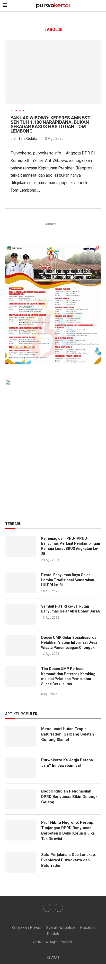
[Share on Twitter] (50, 201)
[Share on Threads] (61, 201)
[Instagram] (59, 908)
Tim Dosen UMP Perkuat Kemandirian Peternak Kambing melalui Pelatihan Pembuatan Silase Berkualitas (68, 676)
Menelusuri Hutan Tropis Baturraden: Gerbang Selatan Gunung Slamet (67, 734)
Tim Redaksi (28, 138)
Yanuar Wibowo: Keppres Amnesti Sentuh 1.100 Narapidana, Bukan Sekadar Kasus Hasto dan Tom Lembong (51, 124)
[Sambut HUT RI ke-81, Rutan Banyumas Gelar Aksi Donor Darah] (20, 614)
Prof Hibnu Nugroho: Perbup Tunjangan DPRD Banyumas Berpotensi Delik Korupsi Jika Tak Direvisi (68, 830)
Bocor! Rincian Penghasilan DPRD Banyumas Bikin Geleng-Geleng (69, 796)
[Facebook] (47, 908)
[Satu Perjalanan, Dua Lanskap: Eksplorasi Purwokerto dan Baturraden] (20, 862)
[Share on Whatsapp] (55, 201)
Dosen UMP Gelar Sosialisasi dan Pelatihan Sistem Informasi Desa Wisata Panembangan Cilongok (70, 642)
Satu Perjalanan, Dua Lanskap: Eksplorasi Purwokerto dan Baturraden (68, 860)
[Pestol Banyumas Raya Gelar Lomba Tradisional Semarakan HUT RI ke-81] (20, 583)
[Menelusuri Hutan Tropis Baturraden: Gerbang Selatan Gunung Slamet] (20, 736)
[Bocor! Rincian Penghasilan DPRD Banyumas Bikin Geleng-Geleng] (20, 799)
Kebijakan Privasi (27, 927)
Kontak (53, 933)
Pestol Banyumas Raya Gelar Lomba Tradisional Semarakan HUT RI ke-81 (67, 580)
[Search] (100, 6)
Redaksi (87, 927)
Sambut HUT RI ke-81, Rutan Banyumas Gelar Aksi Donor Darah (70, 609)
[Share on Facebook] (44, 201)
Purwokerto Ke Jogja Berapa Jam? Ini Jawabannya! (67, 763)
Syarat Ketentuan (61, 927)
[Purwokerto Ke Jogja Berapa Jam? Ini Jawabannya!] (20, 767)
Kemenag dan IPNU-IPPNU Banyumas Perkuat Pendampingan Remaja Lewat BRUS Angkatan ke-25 (70, 546)
